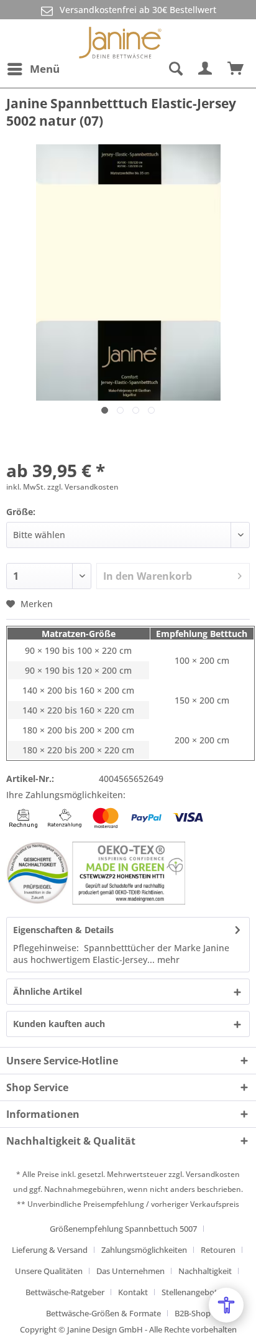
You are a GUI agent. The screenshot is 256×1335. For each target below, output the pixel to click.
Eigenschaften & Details (63, 930)
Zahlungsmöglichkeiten (144, 1249)
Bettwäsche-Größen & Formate (103, 1313)
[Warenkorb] (236, 69)
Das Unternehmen (130, 1271)
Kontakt (133, 1292)
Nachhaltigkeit (205, 1271)
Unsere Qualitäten (49, 1271)
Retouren (218, 1249)
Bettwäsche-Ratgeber (64, 1292)
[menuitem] (33, 69)
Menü (45, 69)
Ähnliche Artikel (47, 991)
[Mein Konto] (205, 69)
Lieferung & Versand (50, 1249)
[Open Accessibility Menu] (226, 1305)
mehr (167, 959)
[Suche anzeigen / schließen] (175, 69)
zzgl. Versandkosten (83, 486)
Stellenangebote (192, 1292)
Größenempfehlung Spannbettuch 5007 (123, 1228)
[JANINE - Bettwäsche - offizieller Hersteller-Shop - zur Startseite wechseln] (120, 38)
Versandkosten (213, 1174)
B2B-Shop (193, 1313)
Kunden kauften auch (59, 1024)
